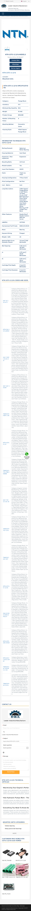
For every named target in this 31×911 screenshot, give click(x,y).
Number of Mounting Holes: (8, 120)
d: (2, 252)
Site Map (16, 906)
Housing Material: (7, 153)
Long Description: (7, 189)
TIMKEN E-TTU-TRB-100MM (6, 472)
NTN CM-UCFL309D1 (6, 330)
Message (5, 756)
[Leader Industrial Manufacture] (3, 6)
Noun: (4, 230)
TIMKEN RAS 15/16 (6, 684)
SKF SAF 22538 (6, 387)
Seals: (4, 173)
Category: (5, 101)
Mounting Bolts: (7, 162)
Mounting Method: (8, 124)
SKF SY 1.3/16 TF (6, 301)
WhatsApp (15, 64)
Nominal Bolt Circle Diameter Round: (8, 241)
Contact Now (15, 60)
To (4, 732)
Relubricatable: (7, 166)
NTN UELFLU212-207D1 (6, 659)
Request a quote (9, 1)
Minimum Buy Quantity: (9, 108)
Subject (5, 738)
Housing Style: (7, 129)
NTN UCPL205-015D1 (6, 642)
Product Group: (7, 115)
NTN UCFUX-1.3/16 (6, 587)
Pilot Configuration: (8, 181)
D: (2, 259)
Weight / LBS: (6, 237)
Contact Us (11, 906)
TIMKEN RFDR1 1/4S (6, 414)
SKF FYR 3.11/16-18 (6, 501)
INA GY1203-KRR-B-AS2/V (6, 615)
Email (4, 725)
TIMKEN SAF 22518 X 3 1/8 (6, 668)
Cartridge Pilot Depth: (9, 265)
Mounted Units (14, 16)
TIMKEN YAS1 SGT (6, 558)
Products (7, 16)
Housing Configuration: (9, 178)
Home (3, 16)
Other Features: (7, 214)
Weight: (4, 111)
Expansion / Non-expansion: (7, 157)
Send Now (11, 772)
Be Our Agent (15, 68)
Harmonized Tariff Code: (10, 226)
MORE (15, 833)
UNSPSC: (5, 222)
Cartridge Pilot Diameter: (10, 270)
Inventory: (5, 104)
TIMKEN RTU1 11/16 (6, 529)
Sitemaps (22, 906)
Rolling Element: (7, 148)
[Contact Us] (27, 455)
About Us (4, 906)
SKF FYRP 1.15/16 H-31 (6, 359)
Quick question (7, 745)
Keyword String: (7, 233)
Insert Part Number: (8, 169)
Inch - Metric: (6, 185)
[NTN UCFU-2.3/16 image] (15, 34)
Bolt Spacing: (6, 246)
